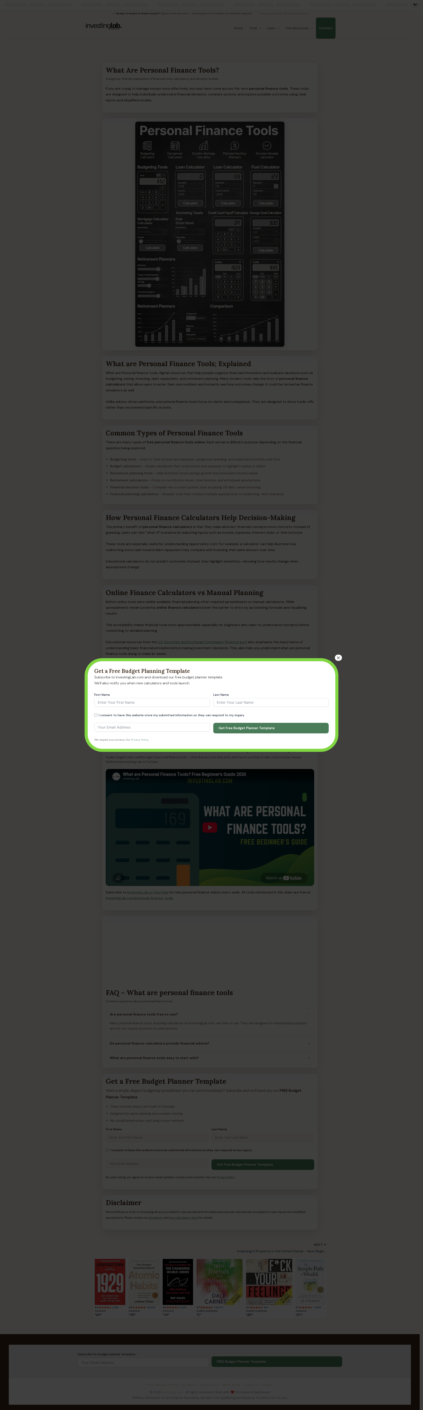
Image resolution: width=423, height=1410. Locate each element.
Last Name (221, 695)
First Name (102, 695)
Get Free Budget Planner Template (247, 728)
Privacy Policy (140, 740)
